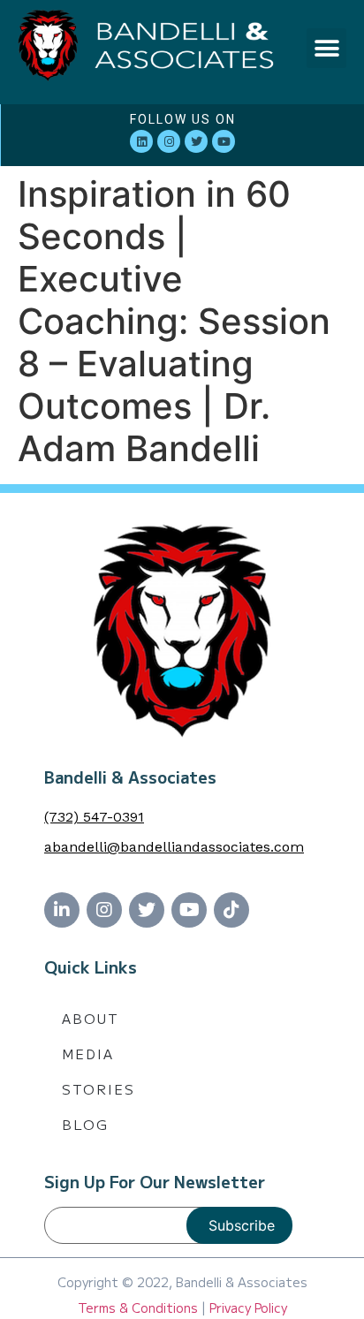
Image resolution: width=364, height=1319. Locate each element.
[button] (326, 48)
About (90, 1018)
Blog (85, 1124)
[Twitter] (196, 141)
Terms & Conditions (138, 1307)
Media (88, 1053)
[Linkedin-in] (62, 910)
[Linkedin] (141, 141)
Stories (98, 1089)
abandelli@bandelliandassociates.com (174, 846)
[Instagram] (168, 141)
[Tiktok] (231, 910)
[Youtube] (223, 141)
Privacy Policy (248, 1307)
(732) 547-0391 (94, 816)
